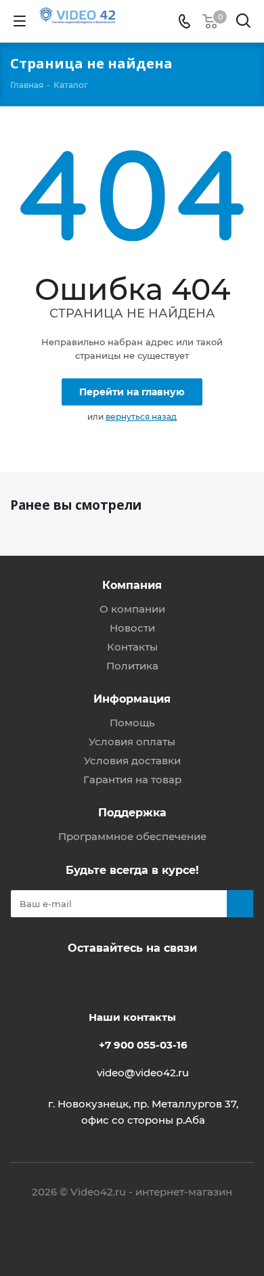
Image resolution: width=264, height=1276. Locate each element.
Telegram (111, 979)
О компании (132, 608)
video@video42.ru (143, 1072)
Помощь (132, 722)
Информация (132, 698)
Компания (132, 585)
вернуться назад (141, 417)
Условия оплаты (132, 741)
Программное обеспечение (132, 836)
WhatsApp (145, 979)
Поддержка (132, 812)
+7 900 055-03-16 (143, 1044)
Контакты (132, 646)
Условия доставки (132, 760)
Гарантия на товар (132, 779)
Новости (132, 627)
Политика (132, 665)
